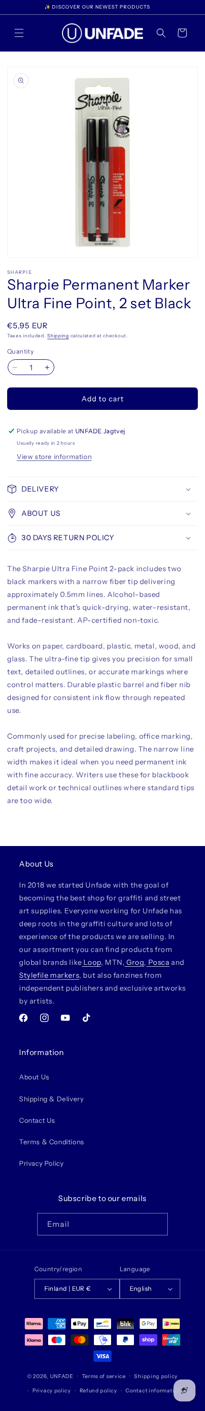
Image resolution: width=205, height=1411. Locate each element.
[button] (19, 32)
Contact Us (37, 1120)
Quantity (20, 351)
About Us (34, 1077)
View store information (54, 456)
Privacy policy (51, 1390)
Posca (158, 962)
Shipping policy (156, 1376)
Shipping (58, 336)
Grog (134, 962)
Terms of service (104, 1376)
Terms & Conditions (51, 1142)
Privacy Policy (41, 1163)
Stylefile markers (49, 975)
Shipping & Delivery (51, 1099)
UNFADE (61, 1375)
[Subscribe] (156, 1224)
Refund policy (98, 1390)
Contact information (153, 1390)
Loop (91, 962)
